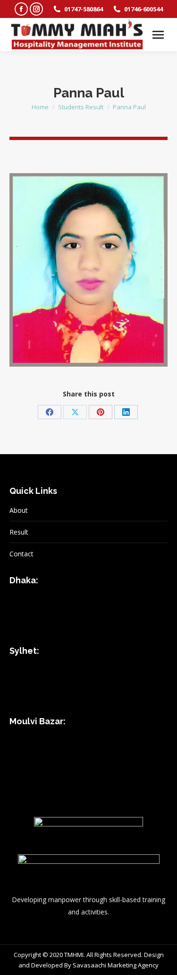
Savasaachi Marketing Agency (116, 965)
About (18, 510)
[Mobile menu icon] (158, 35)
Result (18, 531)
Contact (21, 553)
